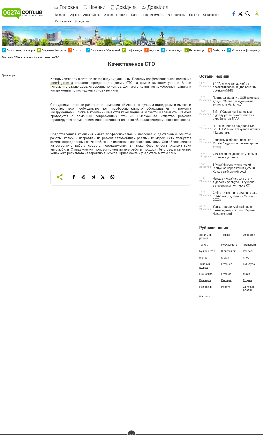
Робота (225, 286)
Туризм (203, 244)
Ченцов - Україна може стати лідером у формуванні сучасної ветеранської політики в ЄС (234, 182)
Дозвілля (157, 7)
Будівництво (207, 251)
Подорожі (205, 286)
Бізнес (203, 257)
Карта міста (63, 21)
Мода (246, 273)
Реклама (204, 296)
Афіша (74, 14)
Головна (69, 7)
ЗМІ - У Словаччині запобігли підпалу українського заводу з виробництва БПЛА (233, 115)
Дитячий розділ (248, 288)
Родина (247, 280)
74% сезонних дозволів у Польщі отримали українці (235, 155)
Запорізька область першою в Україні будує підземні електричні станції (235, 143)
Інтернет (226, 264)
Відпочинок (228, 251)
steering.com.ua (61, 83)
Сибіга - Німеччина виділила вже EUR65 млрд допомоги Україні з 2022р (235, 196)
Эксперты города (115, 14)
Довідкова (82, 21)
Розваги (248, 251)
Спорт (247, 257)
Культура (249, 264)
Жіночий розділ (204, 265)
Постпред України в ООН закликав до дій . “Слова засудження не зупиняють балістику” (236, 101)
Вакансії (60, 14)
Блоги (135, 14)
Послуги (226, 280)
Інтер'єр (226, 273)
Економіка (205, 273)
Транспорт (249, 244)
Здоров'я (249, 234)
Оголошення (211, 14)
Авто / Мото (91, 14)
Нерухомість (229, 244)
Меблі (225, 257)
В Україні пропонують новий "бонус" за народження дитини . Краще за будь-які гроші (234, 168)
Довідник (126, 7)
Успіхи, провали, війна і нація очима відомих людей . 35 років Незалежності (234, 210)
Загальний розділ (205, 236)
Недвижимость (153, 14)
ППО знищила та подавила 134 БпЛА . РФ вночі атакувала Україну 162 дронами (236, 129)
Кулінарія (205, 280)
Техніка (225, 234)
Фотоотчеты (176, 14)
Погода (194, 14)
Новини (97, 7)
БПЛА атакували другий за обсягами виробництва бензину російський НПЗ (234, 87)
